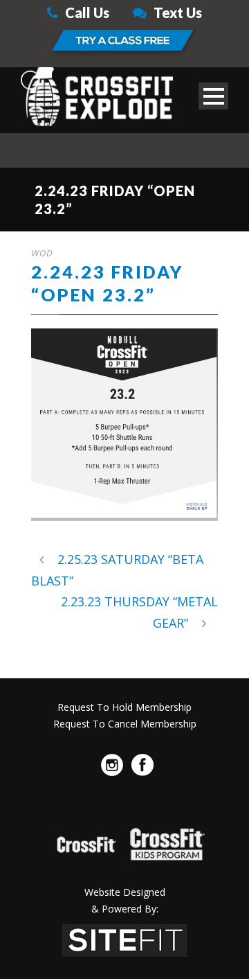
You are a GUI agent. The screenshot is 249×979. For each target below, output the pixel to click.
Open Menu (213, 95)
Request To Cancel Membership (124, 723)
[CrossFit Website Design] (124, 939)
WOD (42, 253)
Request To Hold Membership (124, 707)
